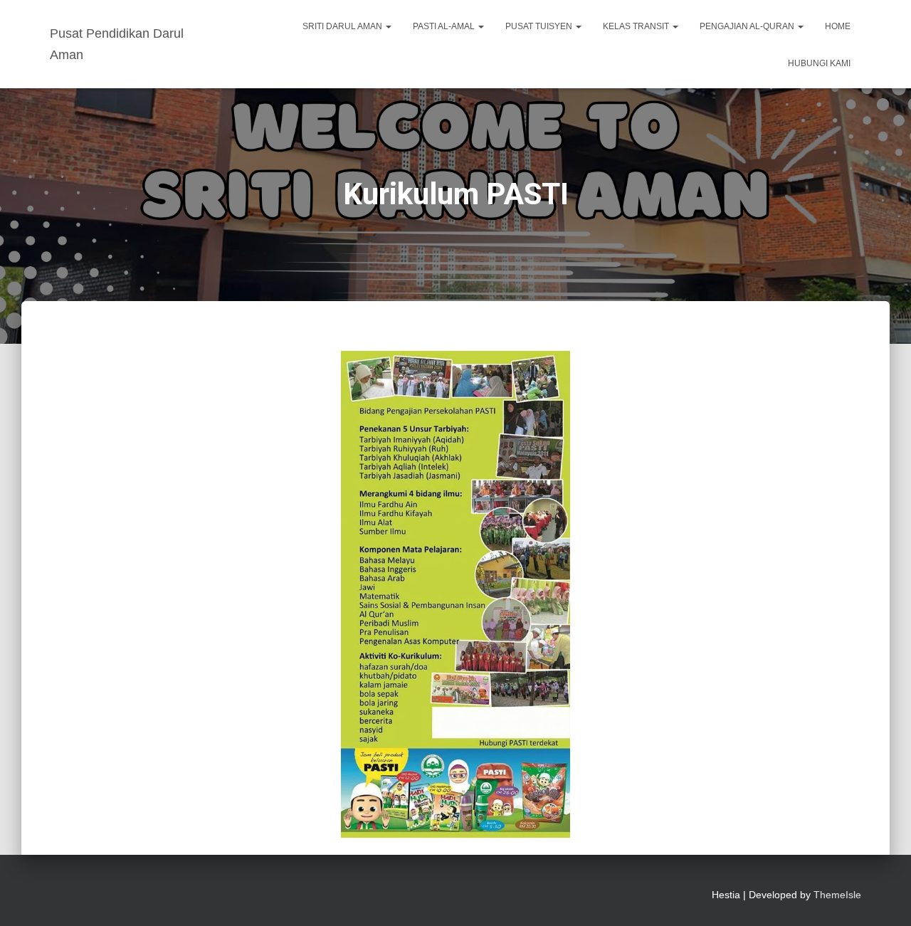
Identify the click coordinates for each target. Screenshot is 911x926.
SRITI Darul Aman (343, 26)
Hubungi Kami (819, 63)
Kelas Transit (637, 26)
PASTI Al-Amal (445, 26)
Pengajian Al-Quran (748, 26)
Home (838, 26)
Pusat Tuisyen (539, 26)
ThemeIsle (837, 894)
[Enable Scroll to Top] (883, 897)
